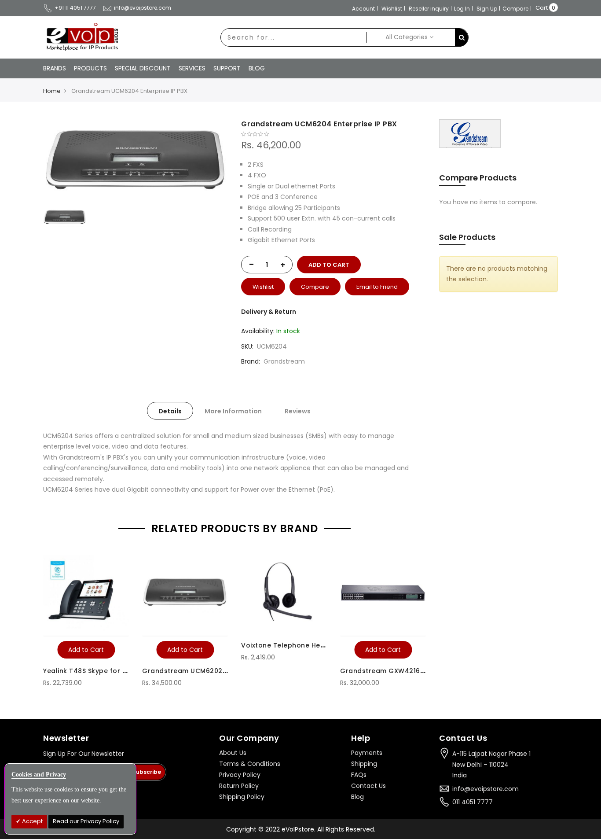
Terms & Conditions (249, 763)
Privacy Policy (239, 774)
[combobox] (293, 37)
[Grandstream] (470, 133)
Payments (366, 752)
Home (52, 91)
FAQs (358, 774)
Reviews (298, 411)
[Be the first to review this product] (333, 134)
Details (170, 411)
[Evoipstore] (80, 37)
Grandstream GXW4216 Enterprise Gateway (414, 670)
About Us (232, 752)
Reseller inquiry (429, 8)
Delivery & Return (268, 311)
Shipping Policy (241, 796)
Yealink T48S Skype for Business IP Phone (112, 670)
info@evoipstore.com (142, 7)
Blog (357, 796)
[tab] (170, 411)
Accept (32, 821)
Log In (462, 8)
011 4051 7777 (472, 802)
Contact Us (368, 785)
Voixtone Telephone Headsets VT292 (304, 645)
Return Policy (239, 785)
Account (363, 8)
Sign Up (486, 8)
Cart (541, 8)
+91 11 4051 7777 (75, 7)
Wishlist (391, 8)
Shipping (364, 763)
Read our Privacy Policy (86, 821)
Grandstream (284, 361)
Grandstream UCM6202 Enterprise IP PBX (211, 670)
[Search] (461, 38)
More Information (233, 411)
